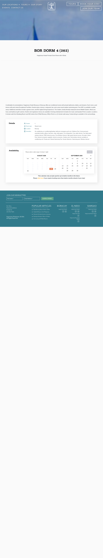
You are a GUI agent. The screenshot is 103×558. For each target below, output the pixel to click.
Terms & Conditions (11, 208)
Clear (89, 151)
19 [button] (42, 167)
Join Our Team (10, 211)
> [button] (91, 156)
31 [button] (32, 171)
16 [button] (28, 167)
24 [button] (32, 169)
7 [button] (51, 163)
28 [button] (51, 169)
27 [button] (47, 169)
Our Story (36, 5)
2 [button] (27, 163)
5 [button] (42, 163)
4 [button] (37, 163)
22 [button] (55, 167)
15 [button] (55, 165)
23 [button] (28, 169)
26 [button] (42, 169)
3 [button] (32, 163)
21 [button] (51, 167)
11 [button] (37, 165)
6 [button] (62, 163)
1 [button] (55, 161)
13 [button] (47, 165)
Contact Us (17, 8)
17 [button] (32, 167)
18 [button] (37, 167)
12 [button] (42, 165)
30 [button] (28, 171)
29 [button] (55, 169)
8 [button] (55, 163)
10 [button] (32, 165)
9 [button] (27, 165)
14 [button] (51, 165)
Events (6, 8)
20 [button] (47, 167)
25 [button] (37, 169)
